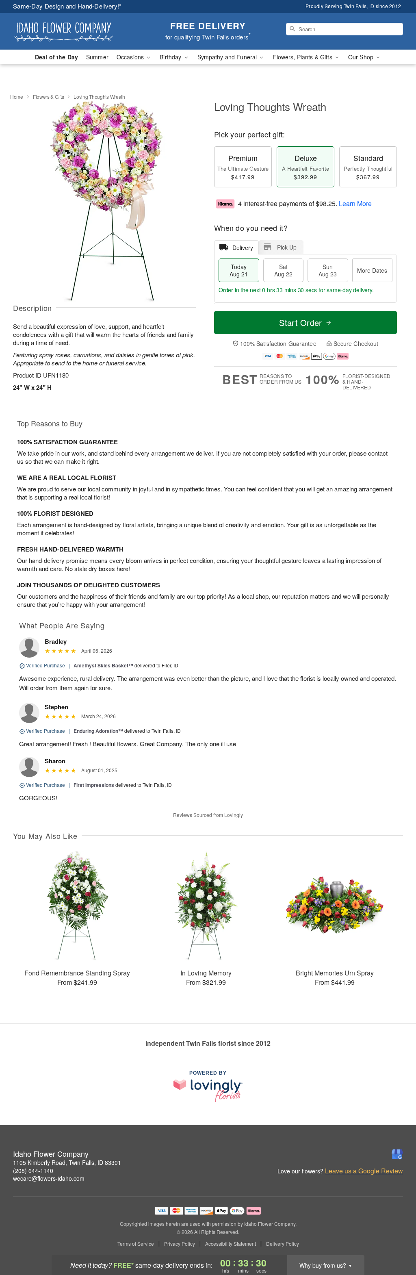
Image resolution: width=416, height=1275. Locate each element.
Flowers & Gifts (48, 96)
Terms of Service (135, 1243)
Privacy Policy (179, 1243)
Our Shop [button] (361, 57)
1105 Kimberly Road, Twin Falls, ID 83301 (67, 1162)
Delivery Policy (282, 1243)
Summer (97, 57)
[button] (395, 1240)
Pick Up (287, 247)
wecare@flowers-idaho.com (48, 1178)
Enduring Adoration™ (98, 730)
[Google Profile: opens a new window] (397, 1154)
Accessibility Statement (230, 1243)
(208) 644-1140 (33, 1170)
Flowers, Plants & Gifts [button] (303, 57)
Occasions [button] (131, 57)
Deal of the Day (56, 57)
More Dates (372, 270)
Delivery (242, 247)
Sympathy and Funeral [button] (228, 57)
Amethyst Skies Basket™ (103, 665)
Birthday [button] (171, 57)
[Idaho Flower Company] (71, 31)
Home (16, 96)
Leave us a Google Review (364, 1170)
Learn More (355, 203)
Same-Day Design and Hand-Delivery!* (67, 6)
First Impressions (94, 784)
